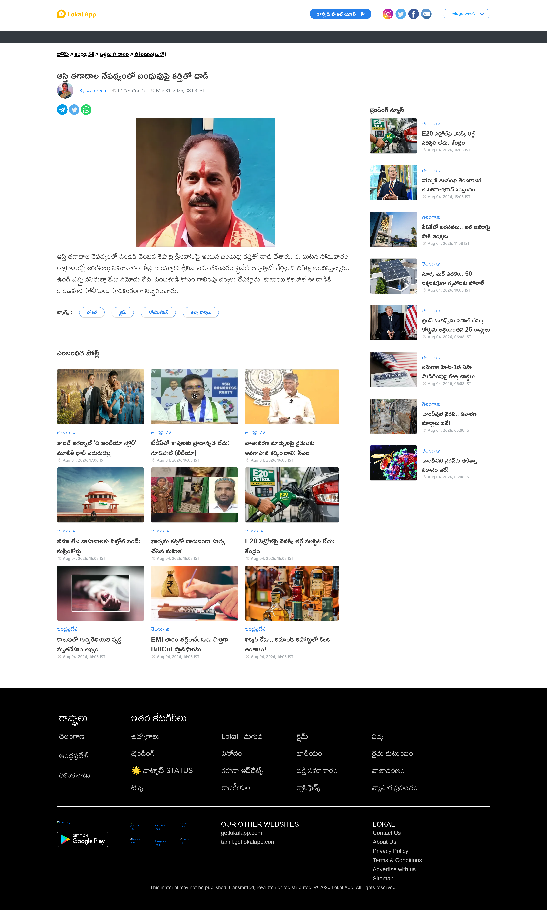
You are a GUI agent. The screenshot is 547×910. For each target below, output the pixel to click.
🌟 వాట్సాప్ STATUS (162, 770)
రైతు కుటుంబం (392, 753)
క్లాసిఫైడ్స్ (308, 787)
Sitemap (383, 878)
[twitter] (75, 111)
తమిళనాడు (74, 774)
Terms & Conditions (397, 860)
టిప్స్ (137, 787)
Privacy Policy (390, 851)
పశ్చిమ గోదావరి (114, 53)
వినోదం (232, 753)
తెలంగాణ (99, 37)
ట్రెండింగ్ (143, 753)
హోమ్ (63, 53)
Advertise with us (394, 869)
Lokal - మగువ (242, 736)
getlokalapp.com (241, 833)
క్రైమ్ (302, 736)
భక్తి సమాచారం (317, 770)
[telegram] (63, 111)
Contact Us (387, 833)
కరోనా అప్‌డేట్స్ (242, 770)
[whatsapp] (87, 111)
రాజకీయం (236, 787)
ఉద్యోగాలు (145, 736)
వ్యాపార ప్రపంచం (395, 787)
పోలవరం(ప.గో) (150, 53)
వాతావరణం (388, 770)
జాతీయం (309, 753)
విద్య (378, 736)
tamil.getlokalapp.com (248, 842)
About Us (384, 842)
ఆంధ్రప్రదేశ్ (68, 37)
